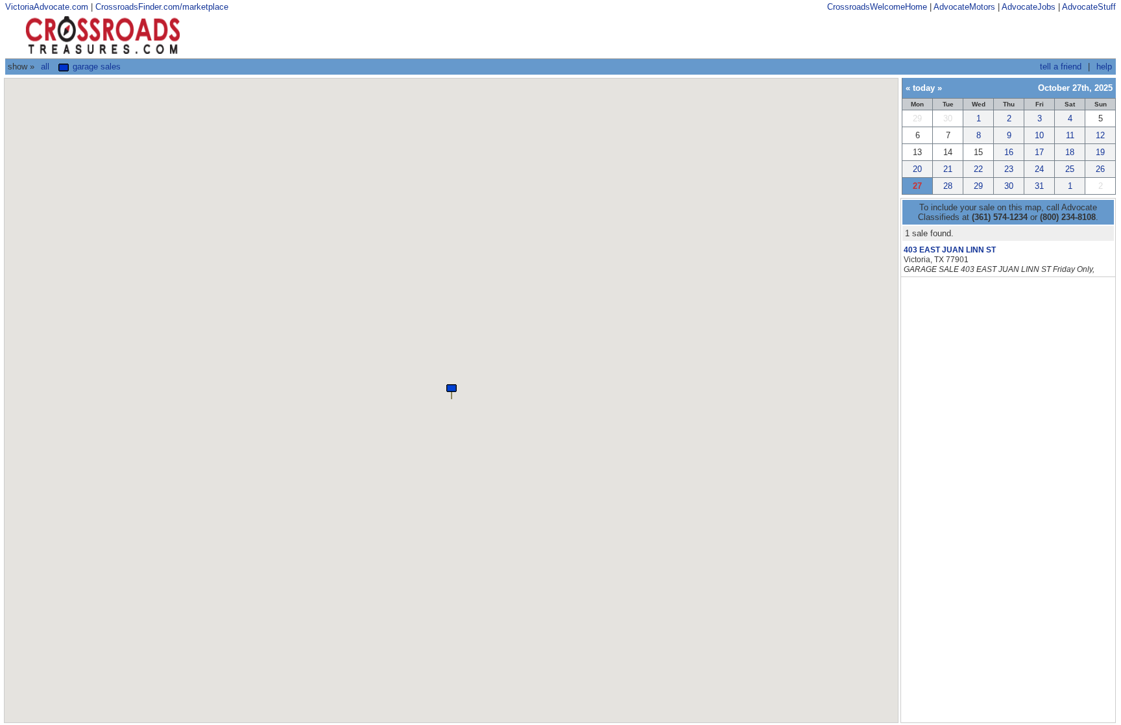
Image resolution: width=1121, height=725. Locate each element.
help (1104, 66)
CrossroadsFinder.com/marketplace (161, 7)
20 (917, 169)
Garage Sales (95, 66)
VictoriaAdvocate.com (46, 7)
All (45, 66)
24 (1039, 169)
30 (1008, 186)
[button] (451, 390)
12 (1100, 135)
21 (947, 169)
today (924, 88)
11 (1070, 135)
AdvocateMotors (964, 7)
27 (917, 186)
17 (1039, 152)
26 (1100, 169)
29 (978, 186)
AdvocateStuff (1089, 7)
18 (1069, 152)
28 (947, 186)
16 (1008, 152)
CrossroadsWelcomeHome (877, 7)
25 (1069, 169)
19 (1100, 152)
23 (1008, 169)
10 (1039, 135)
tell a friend (1060, 66)
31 (1039, 186)
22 (978, 169)
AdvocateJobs (1028, 7)
